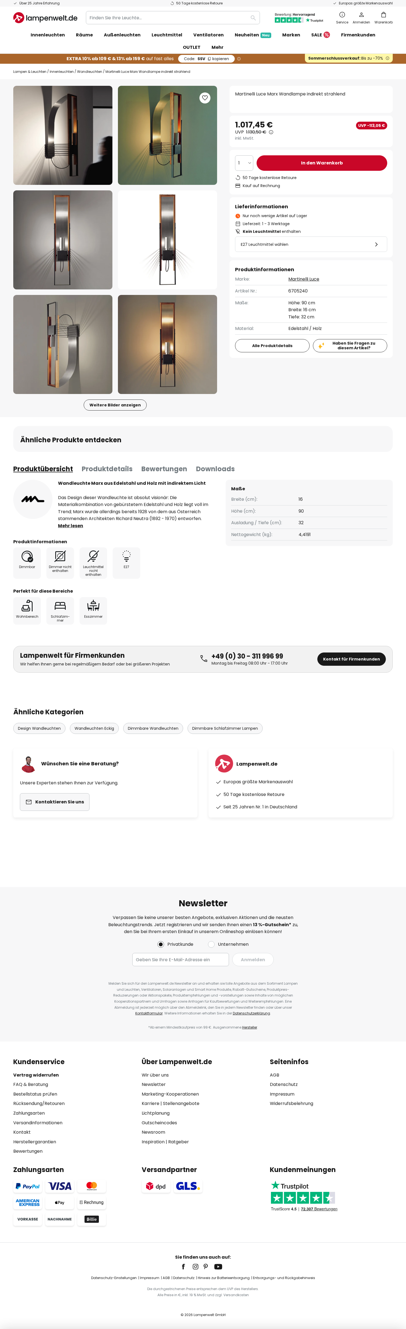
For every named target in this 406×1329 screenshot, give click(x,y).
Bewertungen (164, 468)
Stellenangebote (181, 1103)
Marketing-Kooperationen (170, 1094)
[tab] (43, 469)
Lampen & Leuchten (29, 71)
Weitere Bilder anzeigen (115, 405)
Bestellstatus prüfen (35, 1094)
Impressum (282, 1094)
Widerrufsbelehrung (291, 1103)
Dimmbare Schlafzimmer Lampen (225, 728)
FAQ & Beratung (30, 1084)
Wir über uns (155, 1075)
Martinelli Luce (303, 279)
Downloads (215, 468)
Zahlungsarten (29, 1113)
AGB (274, 1075)
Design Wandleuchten (39, 728)
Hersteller (249, 1027)
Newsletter (154, 1084)
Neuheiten (252, 35)
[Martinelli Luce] (32, 499)
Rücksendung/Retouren (39, 1103)
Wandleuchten (89, 71)
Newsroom (153, 1132)
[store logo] (45, 17)
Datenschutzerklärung (251, 1013)
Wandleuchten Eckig (94, 728)
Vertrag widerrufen (36, 1075)
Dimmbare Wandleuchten (153, 728)
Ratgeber (178, 1142)
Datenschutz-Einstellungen (114, 1277)
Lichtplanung (156, 1113)
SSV (206, 59)
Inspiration (153, 1142)
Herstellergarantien (34, 1142)
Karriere (150, 1103)
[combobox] (173, 17)
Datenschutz (284, 1084)
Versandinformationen (37, 1123)
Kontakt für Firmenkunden (351, 659)
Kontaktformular (149, 1013)
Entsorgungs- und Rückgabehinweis (284, 1277)
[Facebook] (187, 1267)
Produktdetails (107, 468)
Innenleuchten (62, 71)
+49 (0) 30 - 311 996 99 (247, 656)
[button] (62, 239)
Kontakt (22, 1132)
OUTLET (192, 47)
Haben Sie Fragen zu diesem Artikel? (354, 345)
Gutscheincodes (159, 1123)
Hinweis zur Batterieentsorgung (224, 1277)
